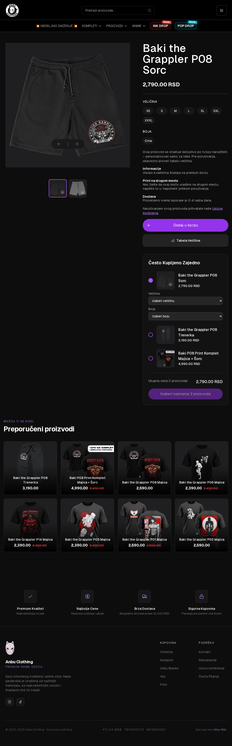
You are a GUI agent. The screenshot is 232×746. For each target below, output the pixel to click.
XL (203, 111)
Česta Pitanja (209, 676)
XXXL (149, 120)
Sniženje (166, 652)
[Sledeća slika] (76, 144)
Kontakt (205, 652)
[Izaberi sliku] (58, 188)
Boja (151, 309)
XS (148, 111)
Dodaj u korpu (185, 225)
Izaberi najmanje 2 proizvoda (185, 394)
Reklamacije (208, 660)
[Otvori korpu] (222, 10)
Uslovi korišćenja (211, 668)
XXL (216, 111)
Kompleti (166, 660)
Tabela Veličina (188, 240)
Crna (148, 141)
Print (163, 684)
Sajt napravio (211, 729)
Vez (163, 676)
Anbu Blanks (169, 668)
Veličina (154, 293)
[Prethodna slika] (59, 144)
